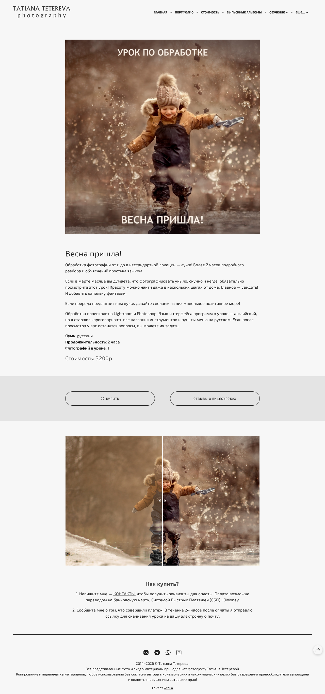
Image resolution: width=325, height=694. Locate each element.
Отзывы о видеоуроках (214, 398)
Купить (112, 398)
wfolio (168, 687)
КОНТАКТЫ (124, 593)
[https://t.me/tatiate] (157, 652)
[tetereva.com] (41, 12)
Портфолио (184, 12)
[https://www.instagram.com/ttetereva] (179, 652)
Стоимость (210, 12)
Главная (160, 12)
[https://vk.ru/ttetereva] (146, 652)
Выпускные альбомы (244, 12)
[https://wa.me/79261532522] (168, 652)
